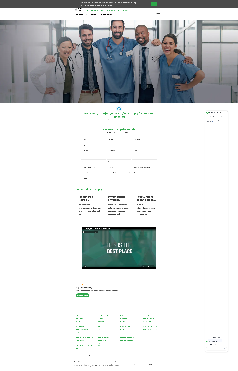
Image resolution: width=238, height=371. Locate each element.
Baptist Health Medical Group (127, 337)
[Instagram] (90, 355)
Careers (100, 326)
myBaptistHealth (80, 318)
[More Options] (208, 349)
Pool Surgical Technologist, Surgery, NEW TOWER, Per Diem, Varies (145, 198)
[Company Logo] (78, 9)
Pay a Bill (78, 321)
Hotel (77, 348)
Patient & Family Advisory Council (84, 345)
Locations (100, 318)
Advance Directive (80, 343)
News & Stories (101, 321)
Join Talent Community (93, 10)
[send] (224, 349)
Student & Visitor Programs (149, 324)
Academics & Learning (148, 315)
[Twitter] (85, 355)
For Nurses (122, 321)
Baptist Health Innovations (104, 343)
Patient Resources (80, 315)
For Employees (123, 324)
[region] (216, 230)
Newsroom (100, 324)
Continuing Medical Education (150, 326)
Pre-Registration (80, 326)
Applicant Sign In (110, 10)
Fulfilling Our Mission (103, 332)
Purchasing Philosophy (103, 337)
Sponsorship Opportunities (104, 334)
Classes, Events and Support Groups (84, 337)
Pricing (77, 332)
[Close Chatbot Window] (225, 113)
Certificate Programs (148, 321)
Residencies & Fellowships (149, 318)
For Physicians (123, 318)
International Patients (81, 334)
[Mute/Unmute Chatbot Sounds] (223, 113)
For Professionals (124, 315)
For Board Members (125, 326)
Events (118, 10)
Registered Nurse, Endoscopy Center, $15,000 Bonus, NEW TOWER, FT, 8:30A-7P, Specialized (88, 198)
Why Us (87, 14)
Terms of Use (160, 364)
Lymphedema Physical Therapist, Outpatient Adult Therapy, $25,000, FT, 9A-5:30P (117, 198)
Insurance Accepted (80, 324)
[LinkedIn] (80, 355)
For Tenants (123, 334)
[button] (144, 3)
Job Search (79, 14)
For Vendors (123, 332)
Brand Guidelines (102, 340)
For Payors (122, 329)
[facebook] (75, 355)
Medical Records (80, 340)
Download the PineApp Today (150, 329)
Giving (99, 329)
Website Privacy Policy (152, 364)
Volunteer (100, 345)
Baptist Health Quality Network (127, 340)
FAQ (102, 10)
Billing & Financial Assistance (82, 329)
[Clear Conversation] (221, 113)
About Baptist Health (103, 315)
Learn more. (214, 121)
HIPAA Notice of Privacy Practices (140, 364)
